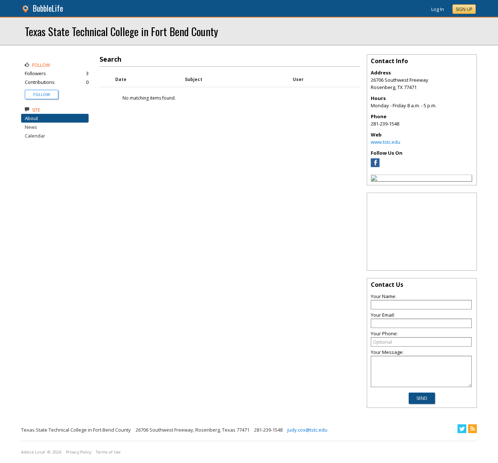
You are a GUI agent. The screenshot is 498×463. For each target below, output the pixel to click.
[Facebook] (375, 165)
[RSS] (472, 428)
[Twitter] (462, 428)
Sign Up (464, 9)
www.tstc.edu (385, 142)
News (31, 127)
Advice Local (33, 452)
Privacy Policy (78, 452)
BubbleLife (48, 8)
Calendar (35, 135)
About (31, 118)
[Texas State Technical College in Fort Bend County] (374, 179)
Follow (41, 94)
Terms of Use (108, 452)
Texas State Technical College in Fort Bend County (121, 31)
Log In (437, 9)
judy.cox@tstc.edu (307, 430)
